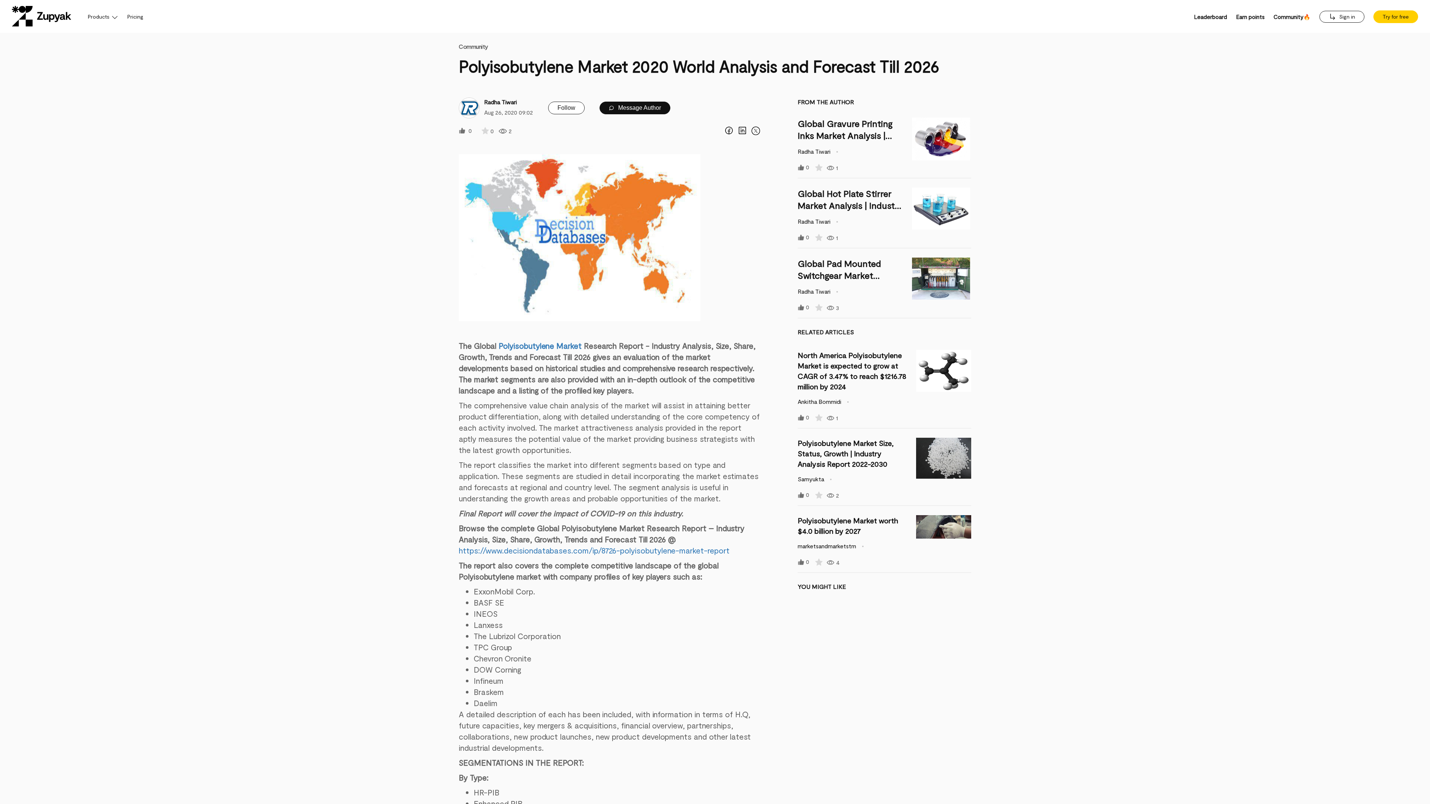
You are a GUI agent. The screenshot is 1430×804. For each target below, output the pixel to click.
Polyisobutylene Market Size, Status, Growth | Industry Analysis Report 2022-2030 (846, 453)
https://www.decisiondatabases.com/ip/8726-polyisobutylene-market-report (594, 550)
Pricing (135, 16)
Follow (566, 108)
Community (473, 46)
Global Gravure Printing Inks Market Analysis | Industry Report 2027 (845, 135)
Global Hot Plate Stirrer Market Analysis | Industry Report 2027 (850, 205)
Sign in (1346, 16)
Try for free (1396, 17)
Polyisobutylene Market (540, 345)
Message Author (639, 108)
